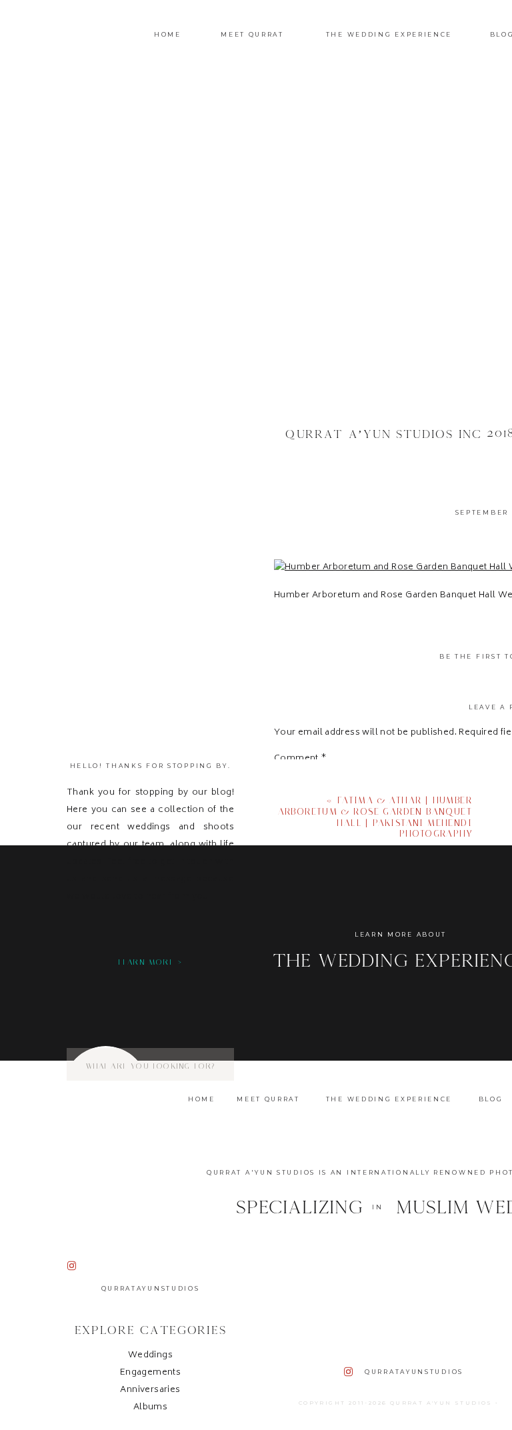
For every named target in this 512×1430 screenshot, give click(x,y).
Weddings (150, 1355)
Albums (150, 1407)
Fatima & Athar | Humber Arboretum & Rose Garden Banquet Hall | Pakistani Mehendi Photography (375, 817)
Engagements (150, 1373)
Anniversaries (150, 1390)
